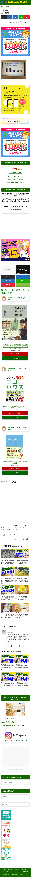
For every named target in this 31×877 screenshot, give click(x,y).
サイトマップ (6, 871)
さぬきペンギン (11, 632)
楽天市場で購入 (15, 353)
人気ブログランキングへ (8, 718)
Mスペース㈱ (25, 869)
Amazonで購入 (15, 358)
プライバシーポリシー (16, 871)
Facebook (14, 646)
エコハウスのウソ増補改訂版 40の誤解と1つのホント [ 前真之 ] (15, 462)
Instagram (22, 646)
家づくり (10, 869)
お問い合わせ (25, 871)
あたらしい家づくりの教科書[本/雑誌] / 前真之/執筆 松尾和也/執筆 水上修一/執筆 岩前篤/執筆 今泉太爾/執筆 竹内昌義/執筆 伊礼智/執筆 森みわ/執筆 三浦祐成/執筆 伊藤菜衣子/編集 (16, 346)
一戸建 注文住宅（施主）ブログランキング (14, 725)
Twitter (8, 646)
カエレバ (18, 350)
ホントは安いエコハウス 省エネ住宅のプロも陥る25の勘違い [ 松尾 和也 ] (15, 407)
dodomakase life (14, 874)
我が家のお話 (17, 869)
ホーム (4, 869)
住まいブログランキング (8, 722)
